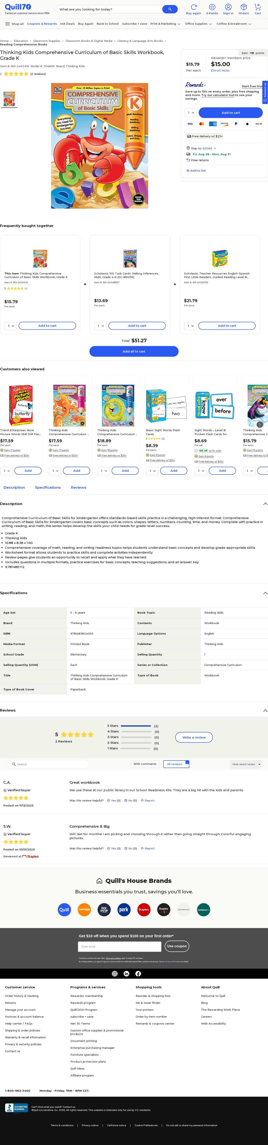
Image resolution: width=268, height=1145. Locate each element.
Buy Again (85, 23)
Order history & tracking (22, 996)
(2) (156, 726)
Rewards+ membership (86, 996)
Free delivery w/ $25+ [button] (16, 455)
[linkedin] (126, 973)
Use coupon (177, 946)
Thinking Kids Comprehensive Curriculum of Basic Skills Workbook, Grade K (36, 275)
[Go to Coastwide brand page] (84, 910)
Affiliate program (82, 1075)
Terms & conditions (62, 1125)
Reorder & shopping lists (153, 996)
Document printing (83, 1040)
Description (14, 487)
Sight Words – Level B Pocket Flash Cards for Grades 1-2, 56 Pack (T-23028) (211, 432)
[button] (170, 9)
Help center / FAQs (18, 1023)
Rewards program (83, 1002)
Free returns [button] (200, 160)
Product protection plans (88, 1061)
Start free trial (252, 86)
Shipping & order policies (22, 1030)
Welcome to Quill (213, 996)
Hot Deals (67, 23)
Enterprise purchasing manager (92, 1047)
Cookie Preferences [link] (146, 1125)
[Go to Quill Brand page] (64, 910)
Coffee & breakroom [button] (232, 23)
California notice (116, 1125)
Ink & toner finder (148, 1002)
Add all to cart (134, 351)
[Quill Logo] (18, 7)
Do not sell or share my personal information (191, 1125)
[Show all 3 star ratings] (136, 737)
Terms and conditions (113, 958)
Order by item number (151, 1016)
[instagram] (114, 973)
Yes (113, 800)
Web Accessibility (213, 1023)
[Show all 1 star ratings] (135, 748)
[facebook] (138, 973)
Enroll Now (220, 70)
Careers (206, 1016)
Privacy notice (90, 1125)
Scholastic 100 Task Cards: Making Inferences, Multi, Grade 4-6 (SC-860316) (126, 275)
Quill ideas (77, 1068)
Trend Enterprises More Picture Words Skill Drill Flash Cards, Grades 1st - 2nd (20, 432)
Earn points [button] (253, 53)
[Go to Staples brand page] (144, 910)
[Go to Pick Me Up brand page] (104, 910)
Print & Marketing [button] (163, 23)
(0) (157, 732)
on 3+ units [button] (215, 450)
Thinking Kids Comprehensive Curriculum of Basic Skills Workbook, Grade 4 (118, 432)
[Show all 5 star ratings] (136, 726)
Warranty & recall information (25, 1037)
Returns (10, 1002)
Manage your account (20, 1009)
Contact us (12, 1051)
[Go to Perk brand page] (124, 910)
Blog (204, 1002)
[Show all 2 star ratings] (136, 743)
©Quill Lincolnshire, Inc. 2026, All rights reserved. (59, 1110)
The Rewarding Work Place (220, 1009)
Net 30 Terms (80, 1023)
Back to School (108, 23)
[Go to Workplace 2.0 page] (204, 910)
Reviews (78, 487)
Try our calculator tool (217, 95)
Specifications (48, 487)
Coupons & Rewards (42, 23)
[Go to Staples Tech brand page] (164, 910)
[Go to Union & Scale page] (184, 910)
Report (150, 800)
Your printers (145, 1009)
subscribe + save (134, 23)
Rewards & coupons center (155, 1023)
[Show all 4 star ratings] (136, 731)
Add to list (198, 170)
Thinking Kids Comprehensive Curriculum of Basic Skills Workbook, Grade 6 (69, 432)
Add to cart (231, 113)
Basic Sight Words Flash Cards (163, 432)
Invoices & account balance (24, 1016)
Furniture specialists (84, 1054)
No (130, 800)
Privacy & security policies (23, 1044)
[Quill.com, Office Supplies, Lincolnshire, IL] (16, 1108)
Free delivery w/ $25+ (207, 136)
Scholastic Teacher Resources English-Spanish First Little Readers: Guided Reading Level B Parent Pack (217, 275)
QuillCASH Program (83, 1009)
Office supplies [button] (196, 23)
